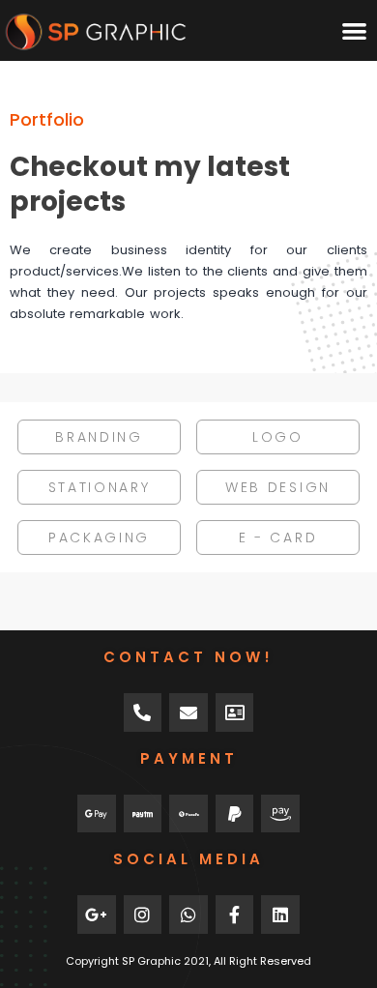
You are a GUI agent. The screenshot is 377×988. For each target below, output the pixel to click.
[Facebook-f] (235, 914)
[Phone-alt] (143, 712)
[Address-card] (235, 712)
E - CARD (278, 537)
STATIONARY (99, 487)
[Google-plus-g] (96, 914)
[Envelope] (188, 712)
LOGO (278, 437)
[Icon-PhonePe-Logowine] (188, 814)
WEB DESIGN (278, 487)
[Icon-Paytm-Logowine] (143, 814)
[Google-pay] (96, 814)
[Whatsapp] (188, 914)
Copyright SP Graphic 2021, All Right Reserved (188, 961)
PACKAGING (99, 537)
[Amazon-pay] (280, 814)
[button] (354, 30)
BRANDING (99, 437)
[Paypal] (235, 814)
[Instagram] (143, 914)
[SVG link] (96, 32)
